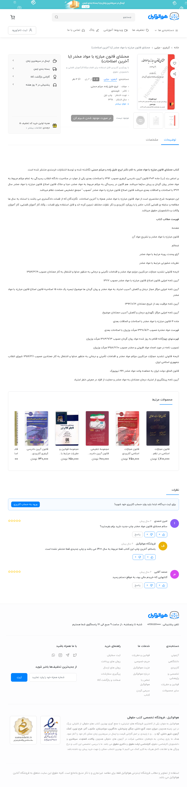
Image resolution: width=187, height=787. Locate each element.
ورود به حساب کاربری (25, 504)
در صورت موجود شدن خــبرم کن (92, 118)
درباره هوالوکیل (141, 674)
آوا (158, 734)
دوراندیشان (101, 728)
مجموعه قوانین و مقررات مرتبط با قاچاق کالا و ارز (69, 451)
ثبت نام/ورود (19, 30)
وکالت (91, 739)
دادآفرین (112, 728)
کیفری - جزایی (162, 47)
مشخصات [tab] (152, 140)
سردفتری (73, 739)
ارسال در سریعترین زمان (38, 61)
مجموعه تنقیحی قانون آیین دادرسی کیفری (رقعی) (98, 451)
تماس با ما (73, 30)
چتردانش (122, 728)
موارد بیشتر (120, 103)
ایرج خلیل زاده (111, 86)
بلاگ (91, 30)
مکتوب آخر (89, 728)
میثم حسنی (97, 86)
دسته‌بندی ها (166, 30)
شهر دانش (166, 734)
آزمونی (175, 655)
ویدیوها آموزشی (113, 30)
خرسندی (115, 91)
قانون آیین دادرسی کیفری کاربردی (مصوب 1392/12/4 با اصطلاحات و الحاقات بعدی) (36, 451)
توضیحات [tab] (170, 140)
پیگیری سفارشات (111, 674)
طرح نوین (78, 728)
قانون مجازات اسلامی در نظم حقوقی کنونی (161, 451)
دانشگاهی (173, 661)
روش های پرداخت (111, 661)
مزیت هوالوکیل (141, 667)
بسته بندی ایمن (42, 69)
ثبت (19, 677)
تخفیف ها (138, 30)
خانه (176, 47)
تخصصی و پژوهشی (173, 676)
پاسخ (137, 534)
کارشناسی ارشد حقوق (139, 744)
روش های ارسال (112, 667)
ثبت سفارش (114, 655)
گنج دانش (140, 728)
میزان (155, 728)
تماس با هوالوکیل (145, 682)
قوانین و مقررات (170, 684)
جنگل (130, 728)
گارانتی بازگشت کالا (40, 77)
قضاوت (83, 739)
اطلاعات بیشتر (35, 127)
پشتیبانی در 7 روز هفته (38, 85)
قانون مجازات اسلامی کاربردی (130, 451)
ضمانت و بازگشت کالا (109, 680)
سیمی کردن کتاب (143, 693)
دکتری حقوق (119, 744)
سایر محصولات (170, 690)
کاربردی (175, 667)
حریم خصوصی (142, 661)
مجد (149, 728)
